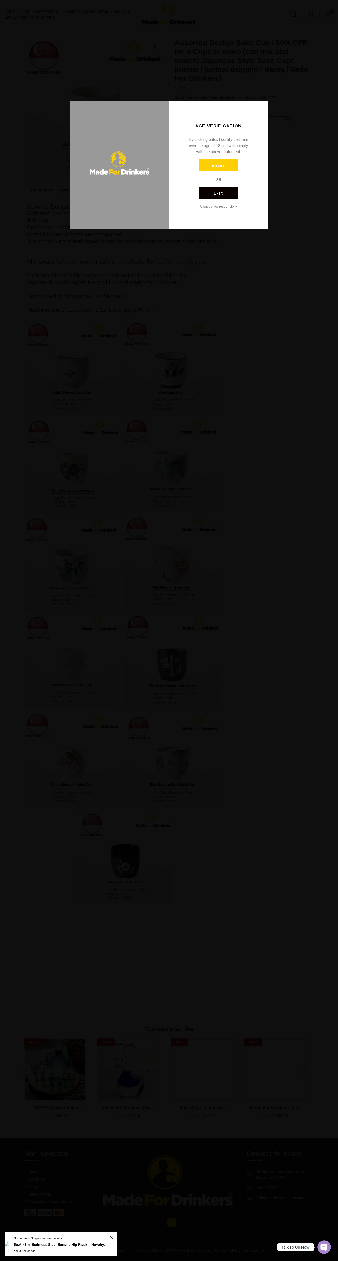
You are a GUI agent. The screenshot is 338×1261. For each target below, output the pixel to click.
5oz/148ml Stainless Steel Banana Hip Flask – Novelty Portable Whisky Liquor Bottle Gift (61, 1244)
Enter (219, 165)
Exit (218, 193)
